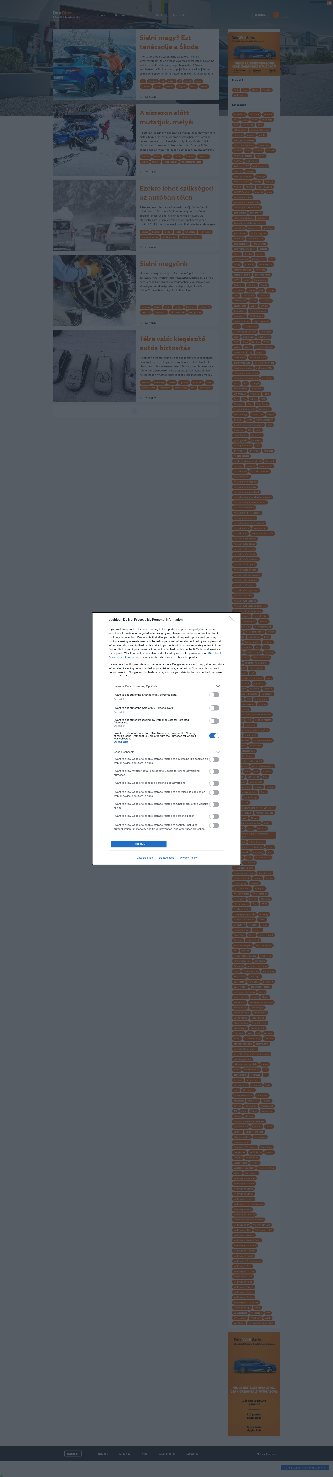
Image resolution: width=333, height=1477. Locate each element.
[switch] (214, 694)
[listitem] (166, 686)
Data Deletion (144, 857)
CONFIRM (139, 844)
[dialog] (166, 738)
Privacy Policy (188, 857)
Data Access (166, 857)
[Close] (233, 620)
